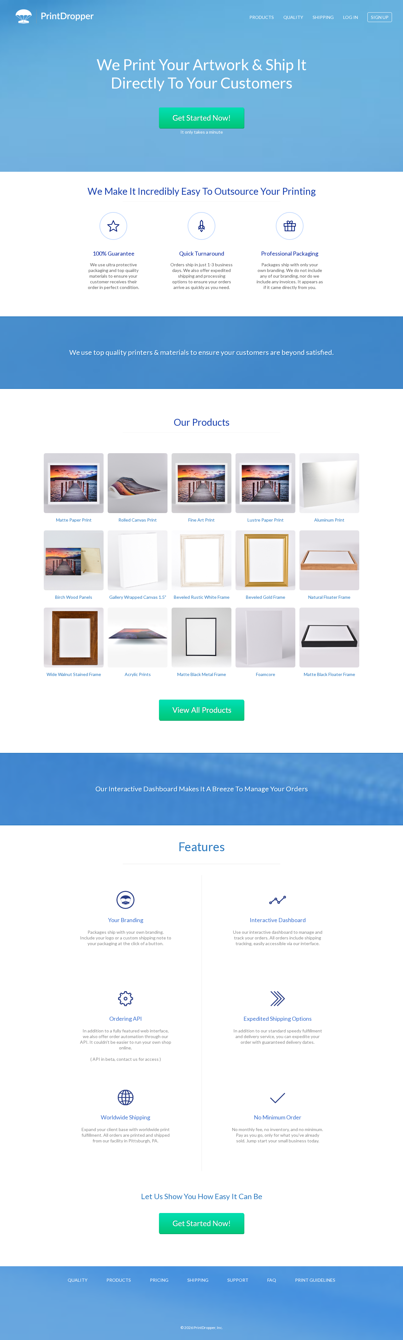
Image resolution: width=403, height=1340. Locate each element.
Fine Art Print (201, 520)
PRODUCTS (261, 17)
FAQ (271, 1280)
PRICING (159, 1280)
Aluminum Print (329, 520)
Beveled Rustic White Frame (202, 597)
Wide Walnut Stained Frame (74, 674)
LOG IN (350, 17)
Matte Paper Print (74, 520)
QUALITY (293, 17)
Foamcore (265, 674)
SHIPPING (323, 17)
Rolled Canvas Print (137, 520)
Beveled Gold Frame (265, 597)
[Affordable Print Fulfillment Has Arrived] (54, 16)
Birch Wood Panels (73, 597)
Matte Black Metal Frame (201, 674)
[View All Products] (201, 710)
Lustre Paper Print (265, 520)
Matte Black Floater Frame (329, 674)
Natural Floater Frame (329, 597)
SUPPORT (237, 1280)
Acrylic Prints (138, 674)
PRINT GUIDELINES (315, 1280)
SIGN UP (380, 17)
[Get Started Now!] (201, 118)
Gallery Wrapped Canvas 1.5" (137, 597)
